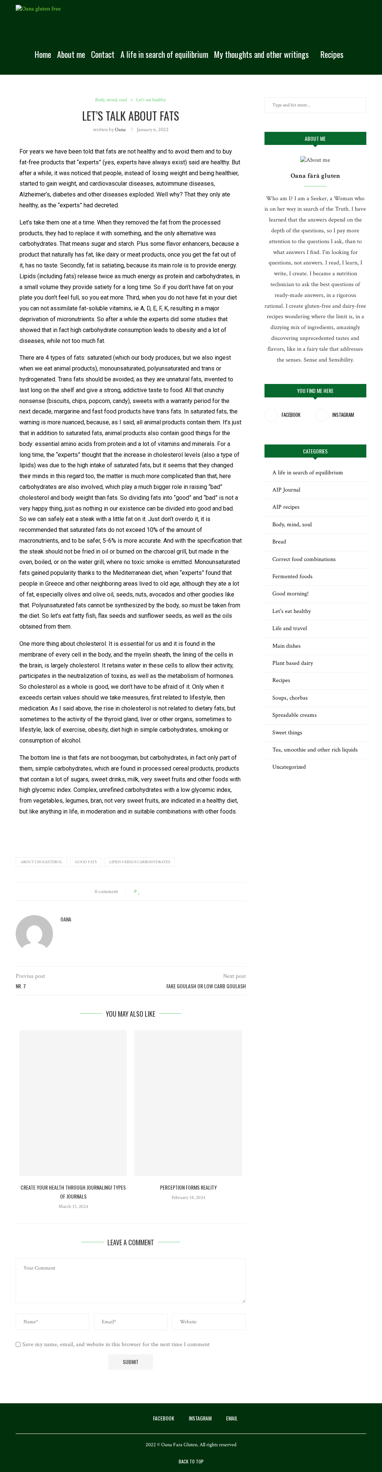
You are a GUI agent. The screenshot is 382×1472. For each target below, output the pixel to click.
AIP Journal (286, 490)
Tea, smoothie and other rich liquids (315, 750)
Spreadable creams (294, 715)
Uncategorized (289, 767)
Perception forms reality (188, 1187)
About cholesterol (41, 862)
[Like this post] (139, 891)
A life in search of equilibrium (164, 54)
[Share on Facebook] (146, 891)
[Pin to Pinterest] (161, 891)
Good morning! (290, 594)
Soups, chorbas (290, 698)
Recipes (332, 54)
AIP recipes (286, 507)
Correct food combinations (304, 559)
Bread (279, 542)
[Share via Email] (168, 891)
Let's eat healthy (291, 611)
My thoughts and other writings (261, 54)
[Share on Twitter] (153, 891)
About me (71, 54)
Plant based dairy (292, 663)
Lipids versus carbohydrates (139, 862)
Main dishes (286, 646)
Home (43, 54)
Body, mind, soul (292, 525)
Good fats (86, 862)
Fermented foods (292, 576)
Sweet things (287, 733)
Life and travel (289, 628)
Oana (120, 129)
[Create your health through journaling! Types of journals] (73, 1103)
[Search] (362, 54)
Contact (103, 54)
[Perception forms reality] (188, 1103)
